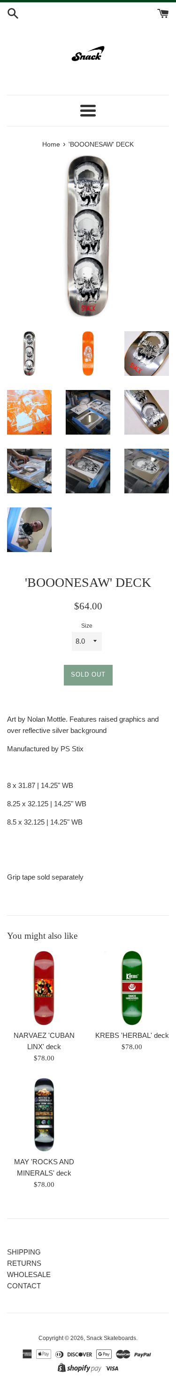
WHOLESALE (29, 1274)
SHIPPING (24, 1252)
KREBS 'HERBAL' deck (132, 1035)
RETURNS (24, 1263)
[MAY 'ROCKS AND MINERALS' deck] (44, 1115)
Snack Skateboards (111, 1338)
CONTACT (24, 1286)
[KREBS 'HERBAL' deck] (132, 988)
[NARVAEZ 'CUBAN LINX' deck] (44, 988)
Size (86, 626)
